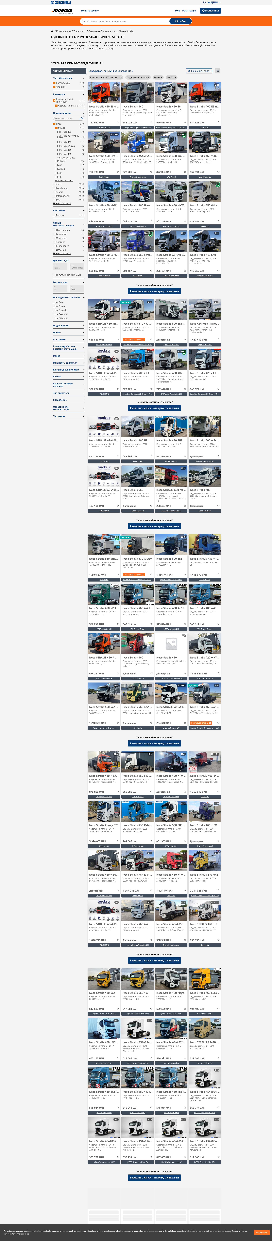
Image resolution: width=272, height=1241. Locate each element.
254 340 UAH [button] (163, 723)
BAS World (171, 177)
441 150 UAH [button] (163, 221)
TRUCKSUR (104, 394)
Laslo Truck (205, 127)
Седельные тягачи (98, 31)
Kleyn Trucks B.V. (205, 344)
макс (72, 265)
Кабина (57, 376)
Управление (60, 400)
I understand (261, 1232)
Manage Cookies (231, 1231)
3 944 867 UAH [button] (97, 841)
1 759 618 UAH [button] (198, 792)
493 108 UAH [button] (96, 506)
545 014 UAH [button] (130, 624)
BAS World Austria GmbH (171, 394)
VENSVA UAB (204, 579)
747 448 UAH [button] (163, 389)
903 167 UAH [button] (130, 271)
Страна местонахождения (63, 224)
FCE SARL (205, 796)
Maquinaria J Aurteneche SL (171, 678)
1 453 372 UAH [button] (198, 575)
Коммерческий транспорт (70, 31)
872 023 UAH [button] (163, 172)
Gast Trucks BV (205, 177)
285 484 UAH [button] (163, 271)
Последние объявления (66, 297)
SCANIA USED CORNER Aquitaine (205, 895)
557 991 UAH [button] (197, 172)
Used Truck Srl (138, 510)
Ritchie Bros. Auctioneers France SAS (138, 579)
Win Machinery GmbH (205, 461)
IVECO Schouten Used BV (137, 1063)
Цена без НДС (61, 260)
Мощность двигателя (65, 363)
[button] (68, 71)
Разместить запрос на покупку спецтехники (154, 291)
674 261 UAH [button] (96, 673)
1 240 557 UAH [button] (97, 575)
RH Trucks (137, 728)
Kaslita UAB (137, 461)
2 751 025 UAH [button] (198, 891)
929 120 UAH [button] (130, 389)
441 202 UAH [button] (130, 456)
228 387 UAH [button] (163, 506)
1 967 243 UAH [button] (131, 891)
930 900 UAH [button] (163, 940)
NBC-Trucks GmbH (104, 678)
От (55, 287)
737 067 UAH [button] (96, 122)
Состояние (59, 339)
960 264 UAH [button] (96, 389)
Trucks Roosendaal (205, 678)
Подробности (61, 325)
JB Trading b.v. (171, 461)
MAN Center (137, 895)
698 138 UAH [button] (197, 940)
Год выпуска (60, 282)
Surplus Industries (171, 275)
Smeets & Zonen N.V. (104, 1063)
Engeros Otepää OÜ (171, 728)
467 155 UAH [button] (96, 456)
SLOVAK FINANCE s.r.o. (171, 510)
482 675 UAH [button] (130, 221)
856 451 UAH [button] (130, 1157)
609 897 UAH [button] (96, 271)
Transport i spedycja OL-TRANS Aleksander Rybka (143, 127)
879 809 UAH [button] (96, 792)
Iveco (114, 31)
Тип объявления (62, 78)
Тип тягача (59, 416)
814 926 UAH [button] (197, 122)
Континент (59, 210)
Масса (56, 356)
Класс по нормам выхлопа (63, 384)
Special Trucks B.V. (171, 344)
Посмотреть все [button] (66, 157)
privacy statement (11, 1234)
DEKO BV (171, 895)
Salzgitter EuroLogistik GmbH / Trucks (138, 394)
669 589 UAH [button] (96, 340)
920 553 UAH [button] (163, 122)
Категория (59, 94)
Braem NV (205, 945)
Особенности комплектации (61, 408)
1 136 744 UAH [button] (164, 575)
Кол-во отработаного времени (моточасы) (65, 347)
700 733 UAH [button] (96, 172)
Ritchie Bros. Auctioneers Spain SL (138, 344)
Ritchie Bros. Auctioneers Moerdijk (204, 728)
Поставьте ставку (132, 339)
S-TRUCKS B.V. (138, 796)
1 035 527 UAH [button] (198, 673)
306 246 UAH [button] (96, 624)
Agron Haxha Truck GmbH (171, 579)
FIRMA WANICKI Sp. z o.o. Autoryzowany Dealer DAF (178, 127)
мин (55, 265)
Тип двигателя (61, 393)
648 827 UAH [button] (197, 389)
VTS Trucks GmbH (104, 629)
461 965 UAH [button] (163, 456)
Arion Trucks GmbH (104, 226)
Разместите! (212, 10)
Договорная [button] (163, 340)
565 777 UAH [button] (197, 1108)
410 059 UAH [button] (197, 271)
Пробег (57, 332)
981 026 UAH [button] (130, 122)
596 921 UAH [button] (163, 1058)
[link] (104, 92)
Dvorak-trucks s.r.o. (137, 177)
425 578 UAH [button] (96, 221)
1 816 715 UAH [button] (97, 940)
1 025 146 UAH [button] (164, 891)
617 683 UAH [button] (197, 221)
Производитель (62, 113)
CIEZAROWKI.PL (104, 127)
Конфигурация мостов (66, 370)
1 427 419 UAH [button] (198, 340)
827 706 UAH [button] (130, 172)
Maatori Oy (104, 846)
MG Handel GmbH (104, 344)
